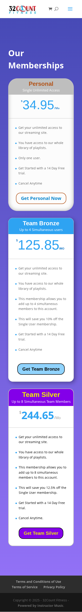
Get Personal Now (41, 198)
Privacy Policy (54, 587)
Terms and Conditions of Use (38, 581)
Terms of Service (25, 587)
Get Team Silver (41, 533)
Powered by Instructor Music (40, 605)
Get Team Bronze (41, 369)
